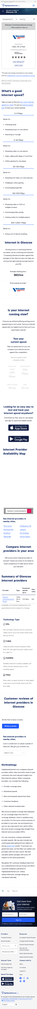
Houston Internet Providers (27, 944)
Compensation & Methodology (9, 998)
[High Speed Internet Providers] (11, 5)
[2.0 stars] (15, 57)
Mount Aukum (25, 537)
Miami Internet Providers (26, 953)
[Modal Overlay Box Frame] (18, 912)
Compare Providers (6, 937)
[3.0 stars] (18, 57)
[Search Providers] (15, 946)
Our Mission (23, 967)
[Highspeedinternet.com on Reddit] (21, 981)
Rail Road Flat (8, 530)
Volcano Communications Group (8, 599)
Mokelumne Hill (25, 526)
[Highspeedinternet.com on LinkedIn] (24, 981)
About (21, 964)
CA (8, 891)
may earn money (7, 1)
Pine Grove (8, 526)
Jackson (23, 530)
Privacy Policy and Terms (25, 998)
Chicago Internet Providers (27, 941)
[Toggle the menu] (33, 5)
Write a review (10, 726)
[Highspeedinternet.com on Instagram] (28, 978)
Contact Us (23, 971)
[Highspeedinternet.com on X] (24, 978)
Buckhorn (7, 533)
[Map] (18, 485)
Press (21, 974)
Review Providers (5, 941)
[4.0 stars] (21, 57)
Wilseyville (7, 537)
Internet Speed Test (6, 964)
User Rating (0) (18, 62)
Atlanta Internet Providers (26, 957)
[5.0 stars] (24, 57)
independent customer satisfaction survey (21, 75)
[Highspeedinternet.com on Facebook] (21, 978)
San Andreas (24, 533)
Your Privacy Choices (9, 1000)
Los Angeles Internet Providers (28, 937)
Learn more (18, 65)
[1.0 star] (13, 57)
